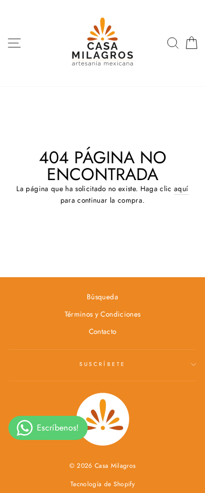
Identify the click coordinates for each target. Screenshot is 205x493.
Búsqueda (102, 296)
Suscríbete (102, 364)
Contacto (103, 331)
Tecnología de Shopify (102, 484)
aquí (181, 188)
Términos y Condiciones (102, 314)
